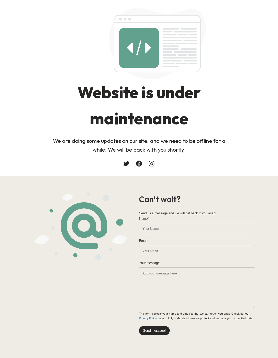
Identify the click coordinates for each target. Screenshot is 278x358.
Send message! (154, 330)
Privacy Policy (148, 318)
